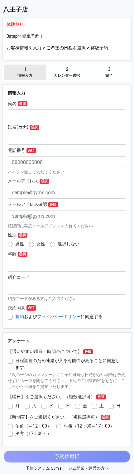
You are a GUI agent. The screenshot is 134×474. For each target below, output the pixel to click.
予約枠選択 (67, 456)
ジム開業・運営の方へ (88, 468)
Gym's (56, 468)
